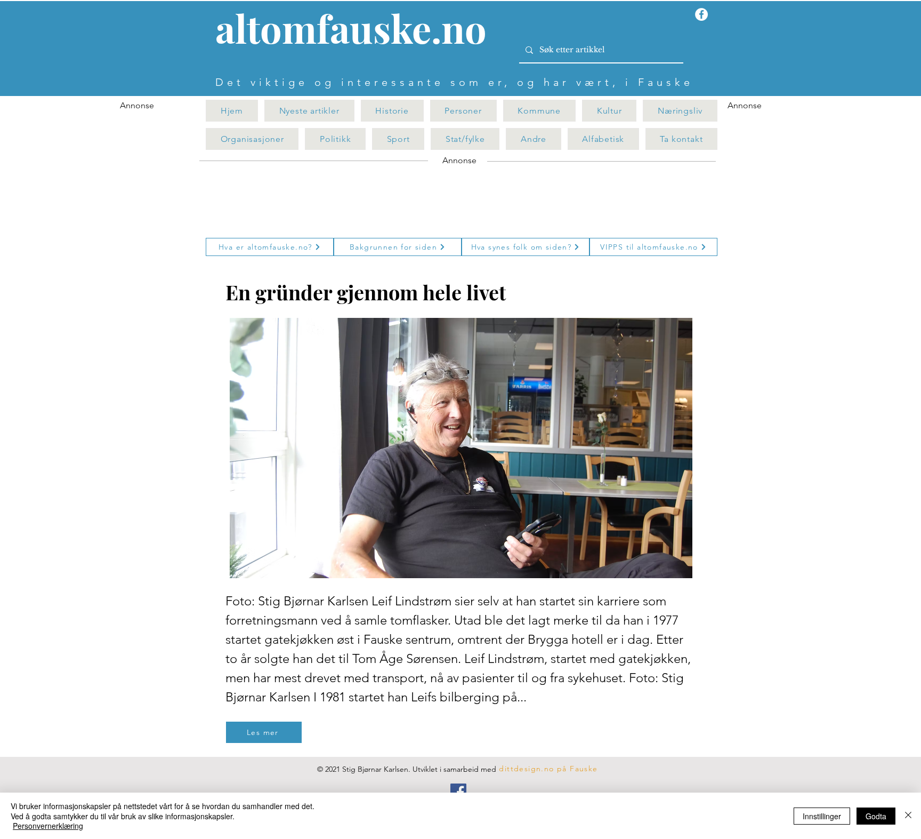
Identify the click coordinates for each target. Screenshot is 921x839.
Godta (876, 816)
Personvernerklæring (48, 825)
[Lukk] (908, 815)
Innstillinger (822, 816)
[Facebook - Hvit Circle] (701, 14)
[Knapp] (357, 30)
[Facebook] (458, 792)
